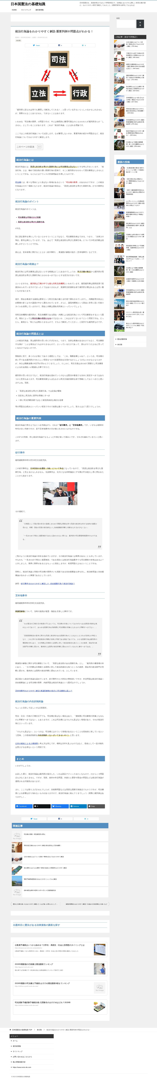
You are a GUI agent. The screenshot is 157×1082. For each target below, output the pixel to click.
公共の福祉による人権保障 (26, 743)
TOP (22, 1030)
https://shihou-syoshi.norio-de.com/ (26, 986)
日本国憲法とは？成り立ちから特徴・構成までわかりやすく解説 (135, 100)
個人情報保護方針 (19, 1062)
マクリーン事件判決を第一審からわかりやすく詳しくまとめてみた (135, 314)
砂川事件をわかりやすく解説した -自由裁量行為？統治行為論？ (48, 584)
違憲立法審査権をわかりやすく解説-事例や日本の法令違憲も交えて (135, 66)
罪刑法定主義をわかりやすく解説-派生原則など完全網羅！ (42, 845)
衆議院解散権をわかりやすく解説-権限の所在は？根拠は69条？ (135, 214)
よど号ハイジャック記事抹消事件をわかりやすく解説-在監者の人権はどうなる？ (135, 203)
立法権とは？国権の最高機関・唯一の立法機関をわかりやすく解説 (135, 144)
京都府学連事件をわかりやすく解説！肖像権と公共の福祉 (135, 280)
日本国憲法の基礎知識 (28, 4)
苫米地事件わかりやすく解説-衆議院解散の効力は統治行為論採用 (135, 122)
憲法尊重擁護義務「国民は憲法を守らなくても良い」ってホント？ (135, 259)
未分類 (18, 40)
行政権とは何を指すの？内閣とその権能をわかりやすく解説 (135, 236)
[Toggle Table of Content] (38, 147)
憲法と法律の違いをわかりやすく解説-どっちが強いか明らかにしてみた (36, 904)
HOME (14, 10)
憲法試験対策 (122, 339)
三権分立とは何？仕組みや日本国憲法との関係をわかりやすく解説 (135, 55)
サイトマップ (26, 10)
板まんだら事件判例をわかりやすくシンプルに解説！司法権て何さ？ (135, 325)
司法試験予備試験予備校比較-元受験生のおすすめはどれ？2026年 (43, 1002)
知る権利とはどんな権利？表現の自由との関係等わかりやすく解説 (45, 868)
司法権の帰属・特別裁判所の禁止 (34, 834)
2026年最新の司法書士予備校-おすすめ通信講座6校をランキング (42, 983)
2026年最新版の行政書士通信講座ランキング (34, 964)
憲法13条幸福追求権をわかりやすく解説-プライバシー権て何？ (135, 303)
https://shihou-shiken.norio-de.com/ (26, 1005)
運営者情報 (40, 10)
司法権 (18, 182)
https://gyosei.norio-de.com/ (24, 967)
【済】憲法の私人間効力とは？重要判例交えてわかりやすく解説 (135, 181)
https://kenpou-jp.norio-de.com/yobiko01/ (28, 948)
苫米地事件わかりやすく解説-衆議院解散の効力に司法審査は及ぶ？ (43, 691)
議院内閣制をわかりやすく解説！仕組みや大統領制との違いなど (86, 904)
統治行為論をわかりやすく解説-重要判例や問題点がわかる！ (135, 133)
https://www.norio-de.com (22, 1067)
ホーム (15, 1041)
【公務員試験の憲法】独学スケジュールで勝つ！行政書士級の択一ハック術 (135, 170)
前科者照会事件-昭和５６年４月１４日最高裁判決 (40, 890)
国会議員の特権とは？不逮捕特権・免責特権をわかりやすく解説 (135, 248)
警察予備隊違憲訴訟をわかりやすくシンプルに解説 (40, 879)
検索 (118, 18)
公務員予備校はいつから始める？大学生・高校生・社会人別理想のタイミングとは (50, 945)
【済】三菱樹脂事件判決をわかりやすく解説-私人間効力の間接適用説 (135, 192)
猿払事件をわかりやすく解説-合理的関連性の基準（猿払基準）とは (135, 225)
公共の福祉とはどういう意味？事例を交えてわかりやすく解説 (44, 857)
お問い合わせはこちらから (22, 1057)
